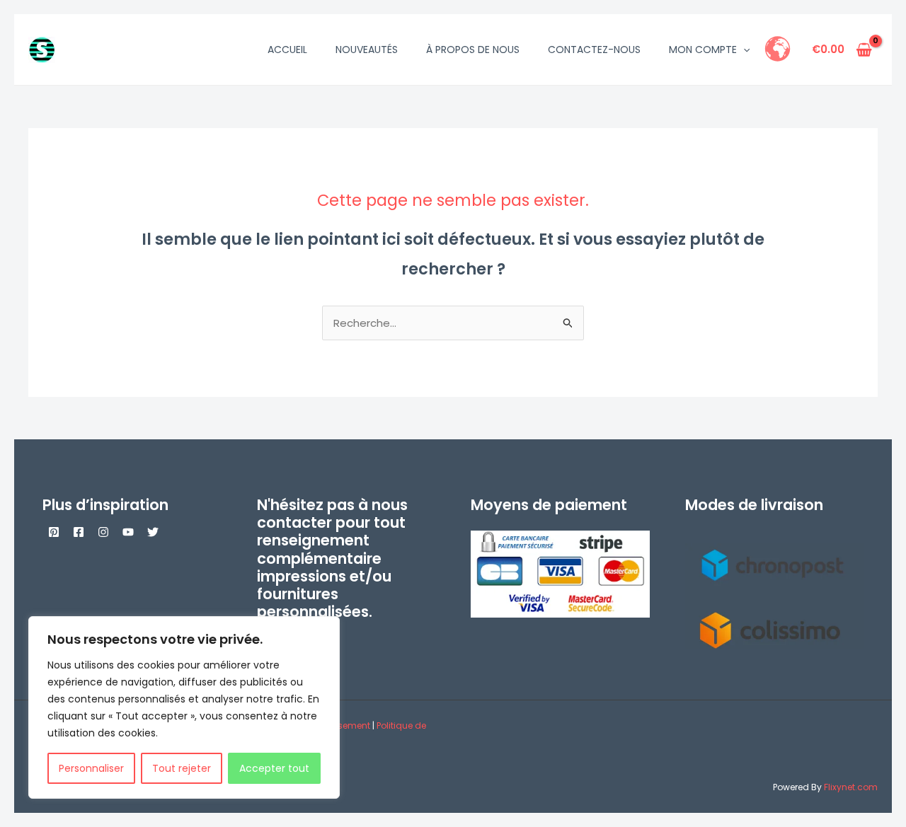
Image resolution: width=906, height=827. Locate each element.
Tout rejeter (181, 768)
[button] (743, 49)
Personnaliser (91, 768)
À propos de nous (473, 49)
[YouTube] (128, 532)
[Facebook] (78, 532)
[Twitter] (153, 532)
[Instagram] (103, 532)
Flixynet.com (851, 787)
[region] (184, 707)
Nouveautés (367, 49)
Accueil (287, 49)
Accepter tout (274, 768)
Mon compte (703, 49)
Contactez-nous (594, 49)
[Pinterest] (53, 532)
